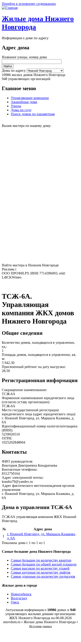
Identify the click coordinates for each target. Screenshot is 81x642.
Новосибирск (21, 594)
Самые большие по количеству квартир (41, 560)
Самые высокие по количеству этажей (40, 568)
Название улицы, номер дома (24, 57)
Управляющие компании (30, 98)
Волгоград (19, 598)
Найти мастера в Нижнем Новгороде (30, 265)
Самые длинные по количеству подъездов (43, 576)
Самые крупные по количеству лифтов (40, 572)
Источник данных (40, 626)
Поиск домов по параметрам (33, 114)
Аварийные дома (24, 102)
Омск (15, 602)
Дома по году (21, 110)
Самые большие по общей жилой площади (43, 564)
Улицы (16, 106)
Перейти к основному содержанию (29, 4)
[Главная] (10, 8)
